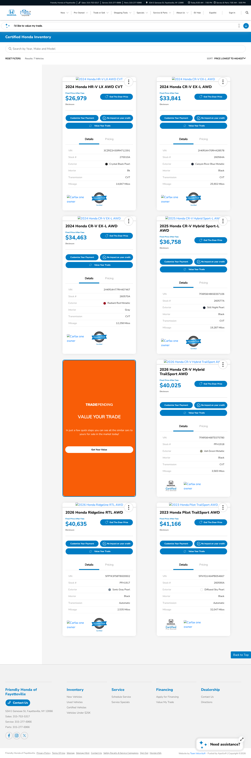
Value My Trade (165, 702)
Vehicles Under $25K (79, 713)
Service (118, 689)
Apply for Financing (167, 697)
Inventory (75, 689)
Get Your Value (99, 449)
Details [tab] (89, 139)
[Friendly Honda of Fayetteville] (19, 13)
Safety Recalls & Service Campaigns (121, 753)
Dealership (210, 689)
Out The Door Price (119, 96)
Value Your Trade (102, 125)
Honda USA (156, 753)
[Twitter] (24, 735)
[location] (147, 2)
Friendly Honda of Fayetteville (20, 753)
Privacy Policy (44, 753)
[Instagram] (16, 735)
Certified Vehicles (76, 707)
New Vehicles (74, 697)
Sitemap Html (82, 753)
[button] (128, 81)
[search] (247, 13)
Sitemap (71, 753)
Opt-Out (144, 753)
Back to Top (241, 655)
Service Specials (121, 702)
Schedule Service (121, 697)
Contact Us (20, 703)
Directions (206, 702)
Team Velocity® (198, 753)
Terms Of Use (58, 753)
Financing (164, 689)
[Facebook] (9, 735)
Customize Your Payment (82, 118)
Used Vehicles (75, 702)
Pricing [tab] (109, 139)
